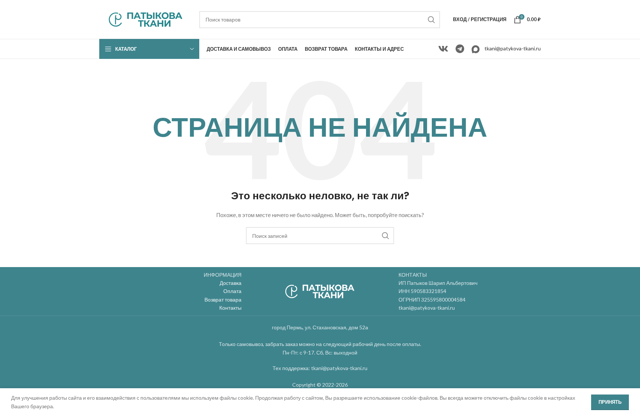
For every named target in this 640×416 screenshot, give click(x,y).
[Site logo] (145, 19)
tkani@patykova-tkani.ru (512, 48)
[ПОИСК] (431, 19)
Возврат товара (222, 299)
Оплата (232, 291)
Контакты (230, 307)
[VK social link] (443, 49)
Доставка (230, 283)
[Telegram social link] (460, 49)
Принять (610, 402)
